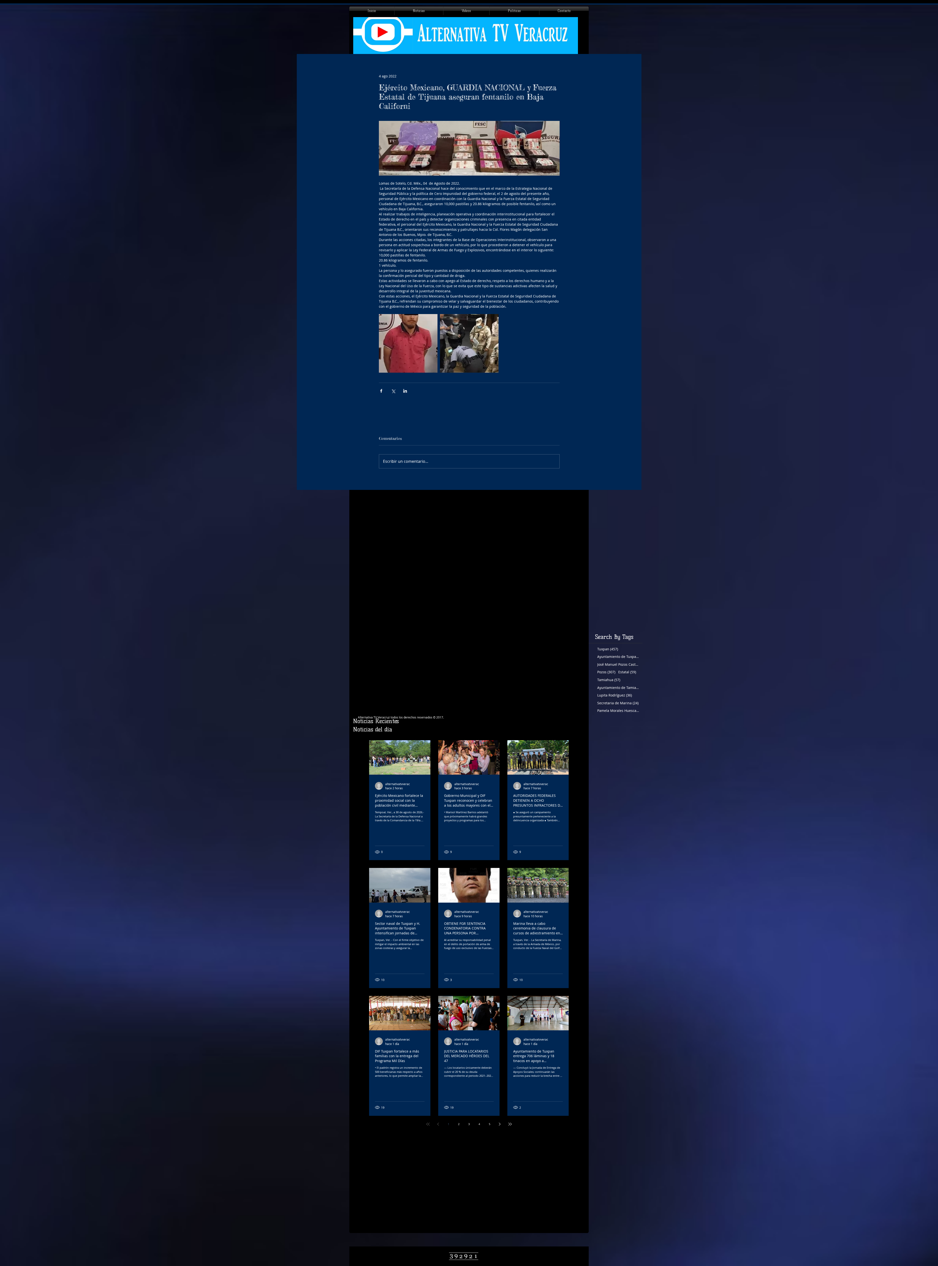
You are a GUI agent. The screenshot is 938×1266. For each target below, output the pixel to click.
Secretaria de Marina (618, 703)
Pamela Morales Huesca (618, 710)
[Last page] (510, 1124)
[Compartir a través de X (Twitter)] (393, 391)
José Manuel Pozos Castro (618, 664)
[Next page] (499, 1124)
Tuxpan (607, 649)
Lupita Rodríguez (614, 695)
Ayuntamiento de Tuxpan (618, 656)
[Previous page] (438, 1124)
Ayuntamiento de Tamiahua (618, 687)
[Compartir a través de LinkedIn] (405, 391)
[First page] (428, 1124)
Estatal (627, 672)
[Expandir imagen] (408, 343)
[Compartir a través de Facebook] (381, 391)
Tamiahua (608, 679)
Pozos (606, 672)
